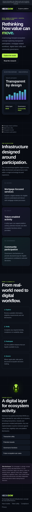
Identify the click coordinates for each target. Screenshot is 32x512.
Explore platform (23, 8)
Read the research (10, 61)
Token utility (15, 503)
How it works (6, 503)
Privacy (4, 507)
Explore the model (10, 55)
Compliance (25, 503)
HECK (7, 8)
